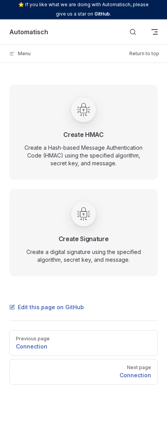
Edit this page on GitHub (51, 307)
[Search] (133, 32)
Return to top (144, 53)
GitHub (102, 14)
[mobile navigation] (154, 31)
